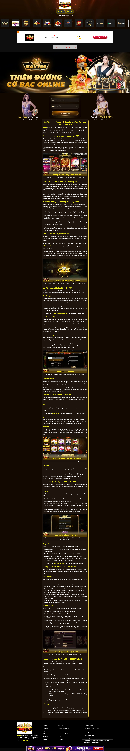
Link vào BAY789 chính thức (100, 37)
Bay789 (19, 735)
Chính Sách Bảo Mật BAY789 (60, 313)
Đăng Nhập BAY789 (59, 563)
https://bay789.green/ (25, 740)
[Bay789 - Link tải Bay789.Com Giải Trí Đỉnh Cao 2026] (65, 4)
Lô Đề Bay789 (55, 413)
